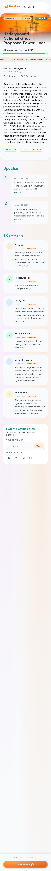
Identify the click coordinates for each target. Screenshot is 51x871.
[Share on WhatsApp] (23, 458)
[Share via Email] (30, 458)
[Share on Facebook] (9, 458)
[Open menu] (44, 7)
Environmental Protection (31, 149)
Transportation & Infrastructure (17, 18)
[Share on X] (16, 458)
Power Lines (10, 149)
